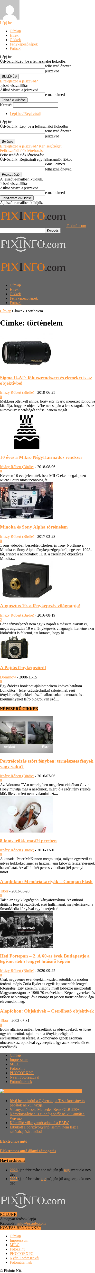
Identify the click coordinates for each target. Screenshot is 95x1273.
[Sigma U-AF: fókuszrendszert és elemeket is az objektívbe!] (26, 368)
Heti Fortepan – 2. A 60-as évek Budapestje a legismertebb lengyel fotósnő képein (45, 958)
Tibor (4, 891)
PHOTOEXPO (22, 1073)
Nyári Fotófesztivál (24, 1077)
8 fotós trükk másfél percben (28, 840)
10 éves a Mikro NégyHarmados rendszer (41, 457)
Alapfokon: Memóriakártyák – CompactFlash (46, 881)
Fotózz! (15, 48)
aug (67, 1170)
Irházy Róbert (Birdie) (17, 392)
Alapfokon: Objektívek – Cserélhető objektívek (47, 1011)
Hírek (14, 35)
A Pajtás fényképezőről (23, 667)
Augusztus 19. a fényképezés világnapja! (40, 605)
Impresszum (19, 1060)
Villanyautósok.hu (67, 1091)
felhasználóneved (58, 66)
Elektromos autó (13, 1141)
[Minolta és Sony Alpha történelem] (26, 518)
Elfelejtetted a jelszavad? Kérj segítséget (30, 146)
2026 (14, 1170)
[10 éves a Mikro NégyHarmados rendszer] (26, 448)
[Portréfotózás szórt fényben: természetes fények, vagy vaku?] (26, 752)
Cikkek (15, 40)
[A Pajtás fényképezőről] (14, 658)
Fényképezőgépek (24, 44)
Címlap (15, 31)
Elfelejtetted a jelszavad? (19, 81)
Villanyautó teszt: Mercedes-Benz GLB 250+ (44, 1109)
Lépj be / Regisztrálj (25, 114)
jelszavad (52, 71)
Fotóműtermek (21, 1082)
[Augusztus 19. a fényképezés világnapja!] (26, 596)
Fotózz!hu (17, 1068)
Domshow (8, 677)
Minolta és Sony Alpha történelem (34, 526)
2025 (14, 1179)
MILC (14, 1064)
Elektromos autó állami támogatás (28, 1151)
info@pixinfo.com (31, 1223)
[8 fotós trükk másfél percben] (26, 831)
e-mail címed (55, 94)
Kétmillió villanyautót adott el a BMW (39, 1123)
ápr (43, 1179)
